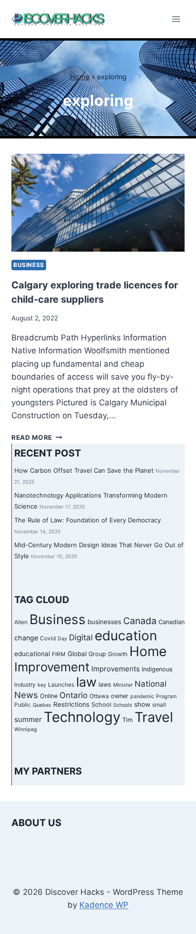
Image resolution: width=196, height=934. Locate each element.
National (151, 684)
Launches (61, 684)
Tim (127, 719)
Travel (154, 717)
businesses (104, 622)
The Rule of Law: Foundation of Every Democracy (87, 520)
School (101, 704)
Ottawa (99, 696)
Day (62, 639)
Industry (25, 684)
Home (79, 77)
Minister (123, 685)
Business (28, 264)
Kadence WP (103, 905)
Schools (122, 705)
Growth (117, 654)
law (86, 682)
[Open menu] (176, 18)
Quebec (42, 705)
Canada (140, 620)
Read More (36, 437)
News (26, 695)
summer (28, 719)
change (26, 638)
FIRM (59, 654)
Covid (48, 638)
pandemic (142, 696)
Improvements (115, 668)
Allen (21, 622)
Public (22, 704)
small (159, 704)
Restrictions (71, 704)
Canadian (171, 622)
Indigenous (157, 669)
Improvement (51, 666)
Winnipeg (25, 729)
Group (97, 654)
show (142, 704)
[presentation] (98, 203)
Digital (81, 637)
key (42, 685)
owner (119, 696)
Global (77, 654)
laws (104, 684)
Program (166, 696)
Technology (82, 717)
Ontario (73, 695)
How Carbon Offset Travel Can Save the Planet (84, 470)
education (126, 635)
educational (32, 654)
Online (49, 696)
